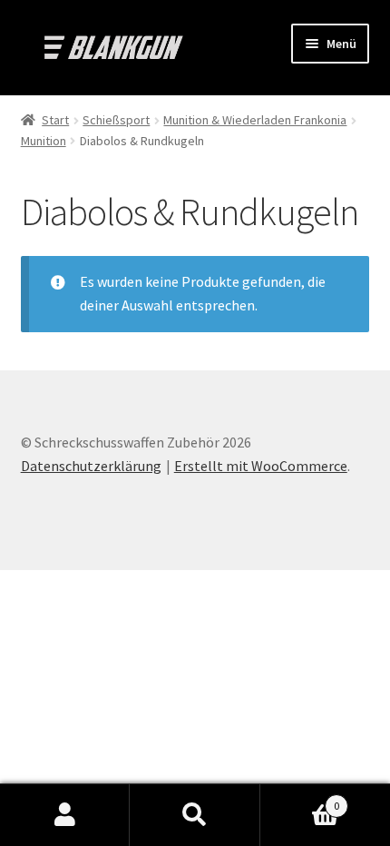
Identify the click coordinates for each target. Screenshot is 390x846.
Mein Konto (65, 815)
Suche (194, 815)
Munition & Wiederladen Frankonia (254, 120)
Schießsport (116, 120)
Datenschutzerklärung (91, 466)
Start (55, 120)
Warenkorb (300, 799)
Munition (43, 141)
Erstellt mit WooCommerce (260, 466)
